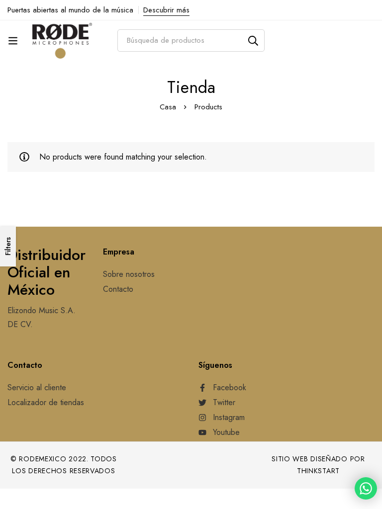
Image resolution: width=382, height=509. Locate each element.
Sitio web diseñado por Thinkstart (318, 465)
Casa (168, 106)
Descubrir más (166, 9)
